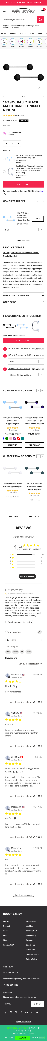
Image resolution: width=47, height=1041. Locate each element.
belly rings (30, 26)
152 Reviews (20, 115)
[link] (6, 438)
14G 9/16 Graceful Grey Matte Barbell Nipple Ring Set (34, 486)
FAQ (5, 935)
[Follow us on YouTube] (26, 1012)
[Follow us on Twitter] (11, 1012)
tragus (16, 27)
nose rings (21, 26)
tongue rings (8, 27)
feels (29, 651)
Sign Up (37, 1004)
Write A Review (27, 576)
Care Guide (30, 950)
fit (22, 651)
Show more (11, 657)
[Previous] (4, 96)
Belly (23, 33)
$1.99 (32, 33)
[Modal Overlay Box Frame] (23, 1033)
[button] (38, 390)
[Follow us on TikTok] (31, 1012)
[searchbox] (21, 632)
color (15, 651)
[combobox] (30, 664)
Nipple (13, 33)
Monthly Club (31, 931)
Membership (31, 935)
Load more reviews (23, 895)
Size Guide (30, 945)
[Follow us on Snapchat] (37, 1012)
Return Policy (31, 959)
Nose (3, 33)
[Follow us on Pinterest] (21, 1012)
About (5, 931)
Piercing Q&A (8, 945)
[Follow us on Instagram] (16, 1012)
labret (37, 26)
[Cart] (42, 10)
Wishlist (29, 926)
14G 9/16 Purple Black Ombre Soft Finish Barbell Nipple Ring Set (34, 421)
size (8, 651)
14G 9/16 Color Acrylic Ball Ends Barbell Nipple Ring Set (12, 421)
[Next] (43, 96)
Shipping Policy (32, 954)
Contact (6, 926)
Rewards (29, 940)
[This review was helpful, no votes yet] (34, 702)
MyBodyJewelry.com (23, 1022)
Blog (5, 940)
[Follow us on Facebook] (5, 1012)
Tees (40, 33)
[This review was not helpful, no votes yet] (39, 702)
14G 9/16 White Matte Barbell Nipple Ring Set (12, 485)
